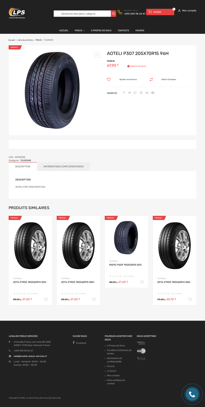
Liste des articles (25, 40)
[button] (97, 55)
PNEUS (38, 40)
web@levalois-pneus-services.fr (30, 356)
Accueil (63, 30)
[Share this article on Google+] (135, 93)
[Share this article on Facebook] (123, 93)
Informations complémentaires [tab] (64, 166)
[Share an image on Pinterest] (141, 93)
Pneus (78, 30)
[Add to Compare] (47, 227)
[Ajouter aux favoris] (47, 222)
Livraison (111, 371)
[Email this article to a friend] (152, 93)
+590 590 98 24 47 (131, 13)
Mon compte (113, 375)
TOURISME (25, 160)
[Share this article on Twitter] (129, 93)
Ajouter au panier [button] (46, 299)
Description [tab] (22, 166)
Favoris (139, 30)
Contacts (123, 30)
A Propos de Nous (101, 30)
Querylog (56, 398)
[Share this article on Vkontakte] (146, 93)
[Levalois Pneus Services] (17, 20)
